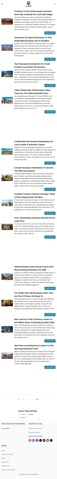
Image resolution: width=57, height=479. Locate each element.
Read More (50, 33)
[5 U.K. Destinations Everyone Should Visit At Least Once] (7, 227)
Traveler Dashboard (7, 454)
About (3, 458)
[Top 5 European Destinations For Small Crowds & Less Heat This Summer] (7, 75)
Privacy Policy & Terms (35, 428)
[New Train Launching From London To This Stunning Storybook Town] (7, 356)
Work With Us (5, 466)
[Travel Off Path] (28, 4)
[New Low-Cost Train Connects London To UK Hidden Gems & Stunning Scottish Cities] (7, 330)
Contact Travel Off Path (8, 470)
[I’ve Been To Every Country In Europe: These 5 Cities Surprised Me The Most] (7, 204)
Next (37, 399)
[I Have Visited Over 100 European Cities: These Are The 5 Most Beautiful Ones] (7, 101)
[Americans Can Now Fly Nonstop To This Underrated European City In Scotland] (7, 48)
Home (3, 450)
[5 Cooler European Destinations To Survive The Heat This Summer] (7, 179)
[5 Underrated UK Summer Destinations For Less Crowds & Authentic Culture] (7, 152)
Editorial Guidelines (34, 432)
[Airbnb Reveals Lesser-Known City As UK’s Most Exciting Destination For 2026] (7, 278)
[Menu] (2, 4)
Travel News (5, 462)
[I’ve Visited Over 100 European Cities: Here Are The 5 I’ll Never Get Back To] (7, 304)
